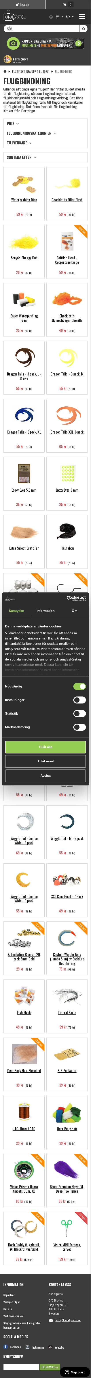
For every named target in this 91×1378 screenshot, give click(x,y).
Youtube (59, 1347)
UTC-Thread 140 (24, 1128)
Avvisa (45, 776)
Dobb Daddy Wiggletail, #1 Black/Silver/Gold (24, 1247)
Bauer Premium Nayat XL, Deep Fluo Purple (67, 1189)
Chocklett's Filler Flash (67, 199)
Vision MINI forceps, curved (67, 1247)
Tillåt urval (46, 761)
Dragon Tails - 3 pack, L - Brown (24, 376)
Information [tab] (45, 611)
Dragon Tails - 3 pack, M (67, 374)
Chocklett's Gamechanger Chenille (67, 318)
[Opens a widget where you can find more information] (75, 1372)
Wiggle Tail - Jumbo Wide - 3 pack (24, 840)
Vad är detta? (17, 62)
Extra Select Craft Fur (24, 548)
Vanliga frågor (11, 1302)
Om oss (7, 1309)
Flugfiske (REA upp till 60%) (30, 71)
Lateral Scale (67, 1012)
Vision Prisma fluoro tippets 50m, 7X (24, 1189)
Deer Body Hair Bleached (24, 1070)
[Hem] (4, 71)
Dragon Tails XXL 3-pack (67, 432)
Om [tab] (74, 611)
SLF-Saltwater (67, 1070)
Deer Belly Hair (67, 1128)
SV (57, 16)
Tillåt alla (45, 747)
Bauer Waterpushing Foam (24, 318)
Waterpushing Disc (24, 199)
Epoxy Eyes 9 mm (67, 490)
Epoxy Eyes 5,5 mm (23, 490)
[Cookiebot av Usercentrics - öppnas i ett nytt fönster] (66, 598)
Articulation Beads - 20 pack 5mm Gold (24, 957)
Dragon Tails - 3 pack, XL (24, 432)
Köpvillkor (9, 1295)
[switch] (79, 699)
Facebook (15, 1346)
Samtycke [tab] (16, 611)
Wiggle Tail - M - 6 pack (67, 838)
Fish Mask (24, 1012)
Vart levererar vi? (13, 1316)
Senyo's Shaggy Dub (24, 257)
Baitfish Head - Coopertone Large (67, 260)
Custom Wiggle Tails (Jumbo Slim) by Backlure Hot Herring (67, 959)
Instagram (38, 1347)
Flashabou (67, 548)
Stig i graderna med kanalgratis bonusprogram (21, 1325)
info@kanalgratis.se (68, 1320)
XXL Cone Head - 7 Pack (67, 896)
